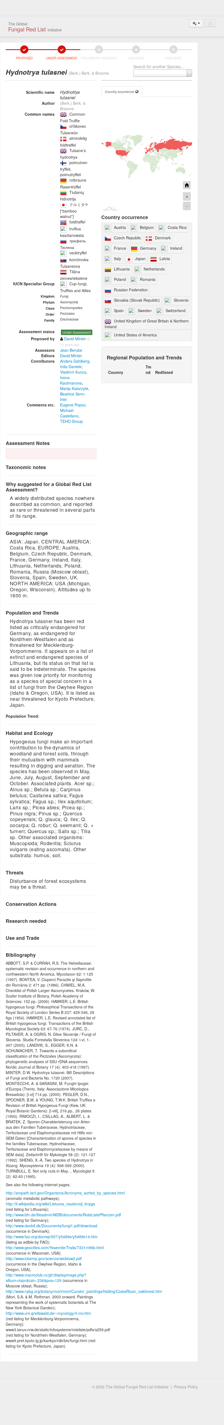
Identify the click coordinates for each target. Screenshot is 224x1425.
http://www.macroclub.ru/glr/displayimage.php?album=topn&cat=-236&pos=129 (46, 1277)
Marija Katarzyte (74, 388)
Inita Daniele (71, 366)
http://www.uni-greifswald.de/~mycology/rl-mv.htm (48, 1313)
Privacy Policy (186, 1386)
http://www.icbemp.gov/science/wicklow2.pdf (44, 1258)
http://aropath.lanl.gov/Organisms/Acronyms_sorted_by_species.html (65, 1193)
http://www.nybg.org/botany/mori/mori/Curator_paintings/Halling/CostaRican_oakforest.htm (84, 1291)
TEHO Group (71, 421)
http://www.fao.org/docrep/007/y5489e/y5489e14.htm (52, 1236)
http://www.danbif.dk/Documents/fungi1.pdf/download (51, 1225)
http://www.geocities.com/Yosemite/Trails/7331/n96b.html (55, 1247)
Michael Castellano (69, 413)
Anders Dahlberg (74, 361)
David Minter (71, 355)
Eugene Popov (72, 405)
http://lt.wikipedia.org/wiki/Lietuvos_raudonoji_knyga (50, 1203)
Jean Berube (71, 350)
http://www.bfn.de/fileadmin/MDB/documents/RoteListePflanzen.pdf (63, 1214)
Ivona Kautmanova (71, 380)
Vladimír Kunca (73, 372)
